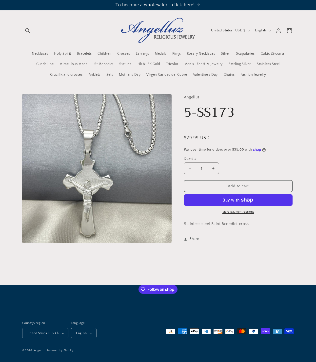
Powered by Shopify (60, 350)
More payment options (238, 211)
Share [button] (194, 239)
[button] (27, 30)
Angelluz (40, 350)
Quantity (190, 158)
